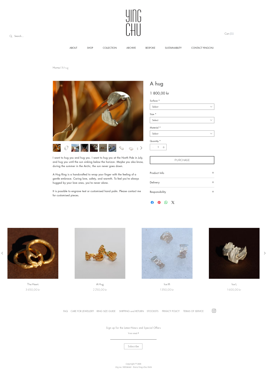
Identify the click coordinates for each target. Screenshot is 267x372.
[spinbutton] (158, 147)
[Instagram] (214, 310)
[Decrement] (152, 147)
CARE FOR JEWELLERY (82, 311)
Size (153, 114)
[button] (229, 33)
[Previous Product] (2, 253)
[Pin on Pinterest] (159, 202)
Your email (132, 333)
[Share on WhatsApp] (166, 202)
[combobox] (182, 107)
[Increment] (164, 147)
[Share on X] (173, 202)
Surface (155, 100)
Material (155, 127)
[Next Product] (265, 253)
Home (56, 67)
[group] (133, 260)
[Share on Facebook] (152, 202)
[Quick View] (32, 253)
